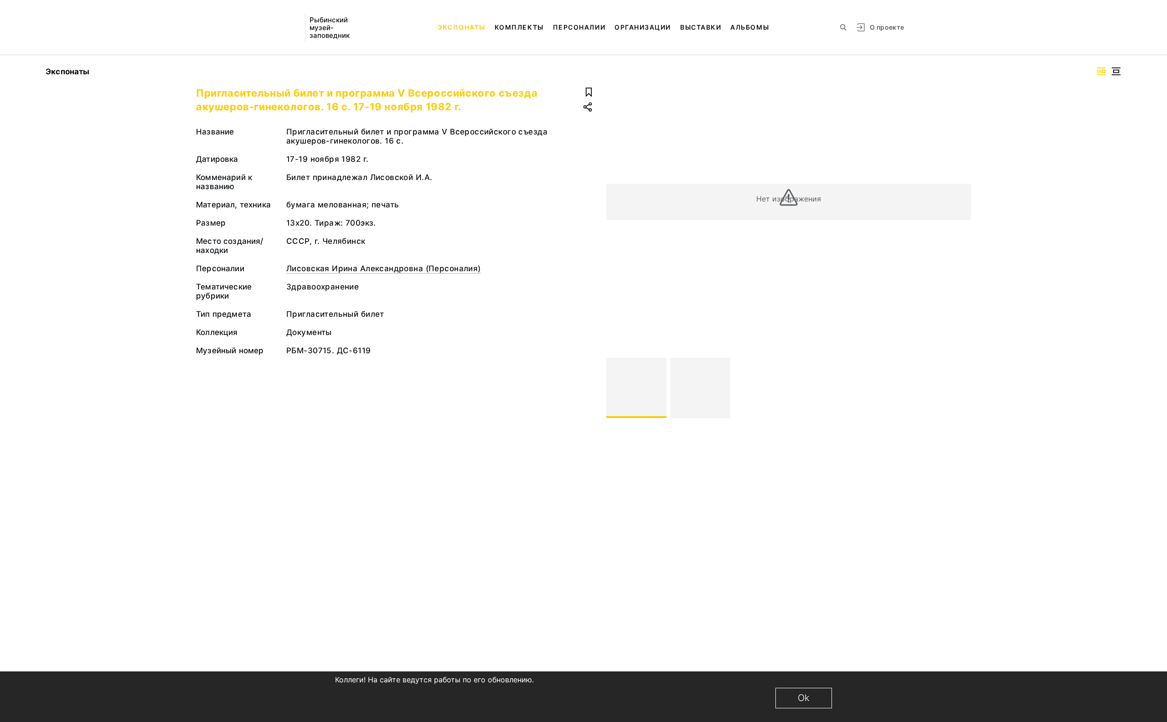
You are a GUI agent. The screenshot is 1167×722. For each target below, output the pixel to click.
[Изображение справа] (1101, 71)
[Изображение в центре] (1116, 71)
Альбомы (749, 27)
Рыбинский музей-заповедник (330, 27)
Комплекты (519, 27)
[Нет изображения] (636, 388)
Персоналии (579, 27)
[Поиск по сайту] (843, 27)
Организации (642, 27)
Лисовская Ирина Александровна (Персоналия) (383, 268)
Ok (804, 697)
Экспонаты (461, 27)
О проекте (887, 27)
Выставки (700, 27)
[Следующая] (960, 388)
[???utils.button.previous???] (617, 388)
